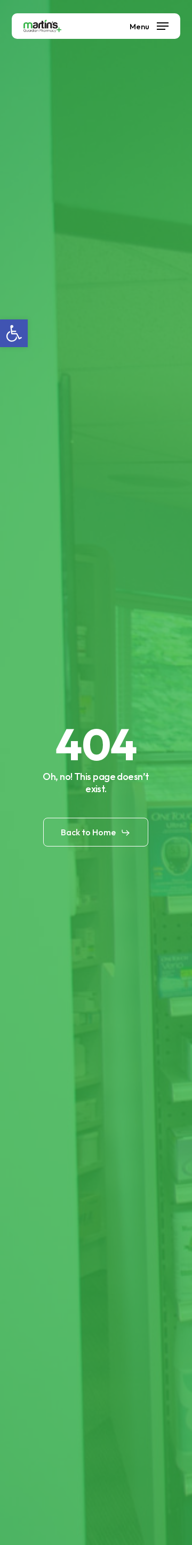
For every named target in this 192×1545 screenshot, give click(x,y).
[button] (14, 333)
